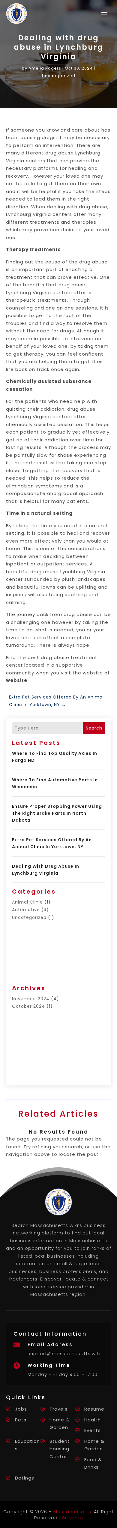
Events (92, 1430)
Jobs (21, 1409)
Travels (59, 1409)
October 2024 (28, 1006)
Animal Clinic (27, 902)
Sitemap (72, 1517)
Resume (94, 1409)
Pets (20, 1420)
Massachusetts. (72, 1511)
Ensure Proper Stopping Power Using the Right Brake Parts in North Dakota (57, 813)
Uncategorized (58, 76)
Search (94, 728)
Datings (24, 1478)
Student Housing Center (60, 1449)
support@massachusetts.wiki (64, 1353)
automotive (26, 910)
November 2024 (31, 999)
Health (92, 1420)
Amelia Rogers (44, 68)
